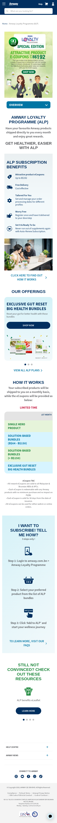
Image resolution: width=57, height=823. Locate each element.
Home (4, 23)
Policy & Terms (24, 793)
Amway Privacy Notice (41, 793)
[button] (27, 94)
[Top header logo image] (13, 4)
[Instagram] (16, 776)
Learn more (28, 710)
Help (40, 4)
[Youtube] (22, 776)
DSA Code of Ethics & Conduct (21, 795)
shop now (28, 325)
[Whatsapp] (34, 776)
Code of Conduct (41, 795)
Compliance (12, 793)
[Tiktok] (40, 776)
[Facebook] (28, 776)
